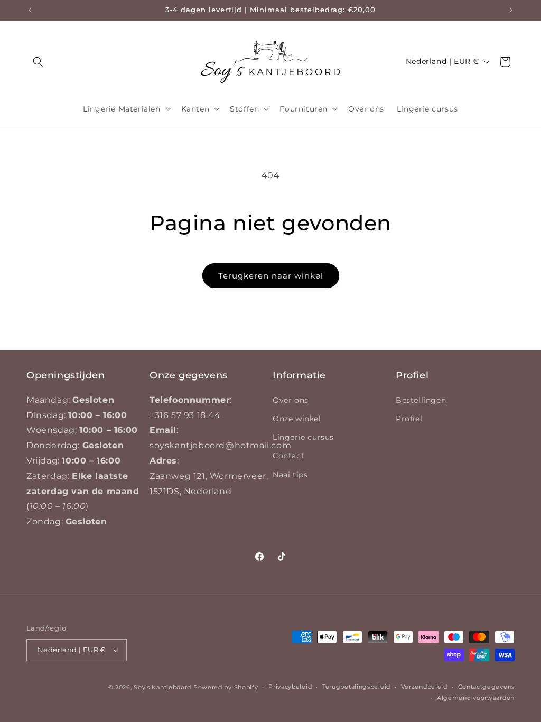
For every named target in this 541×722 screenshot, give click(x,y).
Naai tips (290, 474)
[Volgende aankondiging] (511, 10)
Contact (288, 455)
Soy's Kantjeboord (162, 687)
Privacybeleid (290, 686)
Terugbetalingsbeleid (356, 686)
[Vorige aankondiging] (30, 10)
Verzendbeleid (424, 686)
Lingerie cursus (303, 437)
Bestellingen (421, 400)
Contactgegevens (486, 686)
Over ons (291, 400)
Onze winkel (297, 418)
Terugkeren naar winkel (270, 276)
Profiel (409, 418)
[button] (38, 61)
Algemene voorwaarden (476, 697)
